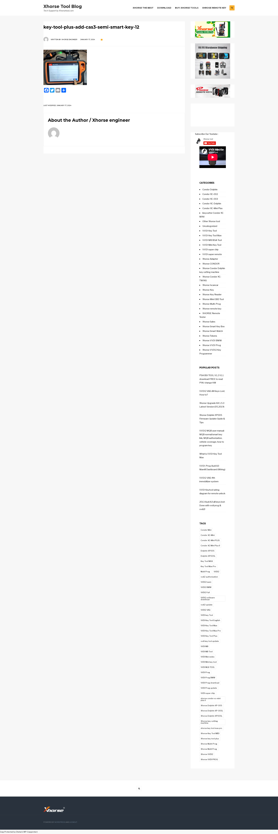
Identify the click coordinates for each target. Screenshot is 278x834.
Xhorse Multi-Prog (211, 304)
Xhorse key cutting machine (209, 722)
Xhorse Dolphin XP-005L (212, 711)
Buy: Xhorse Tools (187, 8)
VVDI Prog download (210, 683)
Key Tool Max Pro (208, 566)
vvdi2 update (206, 605)
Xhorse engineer (69, 39)
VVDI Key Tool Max (212, 235)
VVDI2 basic (206, 582)
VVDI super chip (210, 249)
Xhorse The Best (143, 8)
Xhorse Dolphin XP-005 (211, 705)
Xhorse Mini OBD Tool (213, 299)
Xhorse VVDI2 (207, 754)
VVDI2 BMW (206, 587)
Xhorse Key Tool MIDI (210, 733)
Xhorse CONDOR (211, 263)
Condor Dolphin (209, 189)
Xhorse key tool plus (210, 738)
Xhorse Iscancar (210, 285)
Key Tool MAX (207, 561)
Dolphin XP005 (207, 551)
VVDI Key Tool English (210, 620)
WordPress (60, 822)
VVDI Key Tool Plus (209, 636)
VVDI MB (204, 646)
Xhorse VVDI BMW (212, 340)
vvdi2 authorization (209, 577)
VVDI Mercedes (207, 657)
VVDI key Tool (207, 615)
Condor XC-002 (210, 194)
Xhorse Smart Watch (212, 331)
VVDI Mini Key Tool (211, 245)
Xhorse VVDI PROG (209, 759)
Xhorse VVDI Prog (211, 345)
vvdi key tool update (210, 641)
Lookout (73, 822)
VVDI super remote (212, 254)
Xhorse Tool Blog (62, 6)
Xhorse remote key (211, 308)
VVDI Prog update (209, 688)
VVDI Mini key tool (209, 662)
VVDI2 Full (205, 592)
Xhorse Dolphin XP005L (211, 716)
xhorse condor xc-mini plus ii (211, 699)
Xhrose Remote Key (214, 8)
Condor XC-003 (210, 199)
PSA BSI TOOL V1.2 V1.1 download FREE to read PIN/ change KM (211, 379)
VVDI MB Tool (207, 651)
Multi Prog (205, 571)
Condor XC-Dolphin (211, 203)
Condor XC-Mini (208, 535)
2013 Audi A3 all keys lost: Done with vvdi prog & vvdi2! (212, 506)
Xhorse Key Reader (212, 294)
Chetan (19, 832)
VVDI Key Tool (209, 230)
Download (164, 8)
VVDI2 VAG (205, 610)
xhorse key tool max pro (211, 728)
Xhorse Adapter (210, 259)
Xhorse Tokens (209, 336)
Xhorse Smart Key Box (213, 326)
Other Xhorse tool (211, 221)
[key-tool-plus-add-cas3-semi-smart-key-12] (114, 67)
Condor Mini (206, 530)
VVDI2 (216, 571)
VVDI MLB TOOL (208, 667)
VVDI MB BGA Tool (212, 240)
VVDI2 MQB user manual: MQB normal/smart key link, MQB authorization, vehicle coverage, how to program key (211, 438)
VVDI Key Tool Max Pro (211, 631)
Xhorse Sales (208, 321)
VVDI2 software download (208, 598)
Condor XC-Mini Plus (212, 208)
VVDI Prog (205, 672)
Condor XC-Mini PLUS (210, 540)
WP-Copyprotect (30, 832)
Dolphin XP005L (208, 556)
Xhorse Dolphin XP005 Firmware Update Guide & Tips (212, 419)
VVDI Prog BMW (208, 677)
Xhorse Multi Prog (209, 749)
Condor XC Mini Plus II (210, 545)
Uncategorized (209, 226)
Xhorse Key (208, 290)
